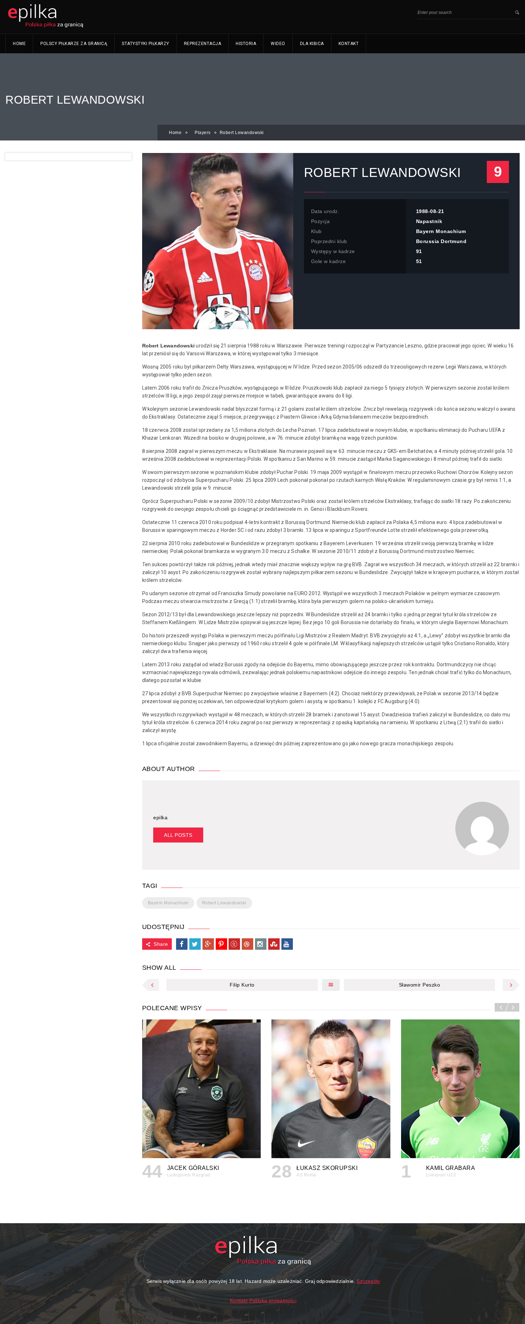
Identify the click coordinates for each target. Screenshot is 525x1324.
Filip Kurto (242, 985)
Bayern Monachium (168, 902)
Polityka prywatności (272, 1300)
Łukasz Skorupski (327, 1168)
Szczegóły (368, 1281)
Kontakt (349, 43)
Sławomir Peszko (419, 985)
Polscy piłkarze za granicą (73, 43)
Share (161, 944)
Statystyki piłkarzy (145, 43)
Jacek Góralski (193, 1168)
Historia (246, 43)
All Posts (178, 835)
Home (19, 43)
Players (203, 132)
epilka (160, 817)
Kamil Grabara (450, 1168)
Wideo (278, 43)
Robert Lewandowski (224, 902)
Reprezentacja (202, 43)
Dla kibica (312, 43)
